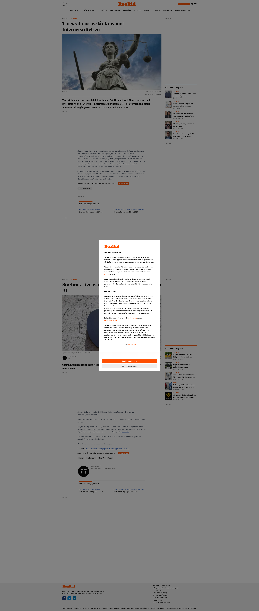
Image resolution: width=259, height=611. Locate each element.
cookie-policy (132, 318)
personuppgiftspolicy (111, 320)
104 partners (132, 345)
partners (107, 274)
